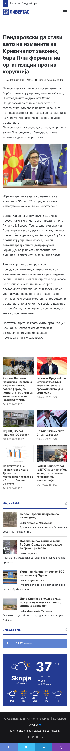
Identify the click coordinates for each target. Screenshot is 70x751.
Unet (35, 724)
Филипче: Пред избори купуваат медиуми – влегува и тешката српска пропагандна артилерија (51, 385)
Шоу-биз (32, 553)
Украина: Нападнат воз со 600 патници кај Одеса (42, 573)
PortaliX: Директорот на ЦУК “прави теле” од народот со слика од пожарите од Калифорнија (52, 473)
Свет (41, 580)
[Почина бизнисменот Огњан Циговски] (52, 418)
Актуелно (32, 522)
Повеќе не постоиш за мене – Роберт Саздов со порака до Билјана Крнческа (41, 545)
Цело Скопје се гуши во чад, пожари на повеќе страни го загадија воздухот (41, 602)
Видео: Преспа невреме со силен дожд (39, 515)
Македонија (45, 522)
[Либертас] (16, 12)
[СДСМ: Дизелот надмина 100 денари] (18, 418)
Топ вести (46, 611)
